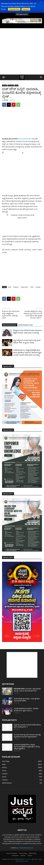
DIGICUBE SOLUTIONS (23, 861)
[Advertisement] (22, 51)
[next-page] (6, 360)
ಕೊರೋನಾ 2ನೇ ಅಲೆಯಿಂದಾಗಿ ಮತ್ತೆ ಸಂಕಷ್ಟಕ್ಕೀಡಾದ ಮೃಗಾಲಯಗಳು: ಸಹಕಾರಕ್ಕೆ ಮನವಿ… (10, 314)
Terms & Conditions (11, 853)
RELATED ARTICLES (9, 325)
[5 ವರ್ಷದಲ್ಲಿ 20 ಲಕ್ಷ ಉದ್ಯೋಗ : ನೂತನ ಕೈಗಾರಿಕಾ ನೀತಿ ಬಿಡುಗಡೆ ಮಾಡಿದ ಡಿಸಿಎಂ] (7, 701)
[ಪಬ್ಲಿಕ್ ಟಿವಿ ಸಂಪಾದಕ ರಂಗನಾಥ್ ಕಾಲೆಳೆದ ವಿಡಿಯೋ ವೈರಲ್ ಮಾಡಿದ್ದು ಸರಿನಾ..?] (7, 727)
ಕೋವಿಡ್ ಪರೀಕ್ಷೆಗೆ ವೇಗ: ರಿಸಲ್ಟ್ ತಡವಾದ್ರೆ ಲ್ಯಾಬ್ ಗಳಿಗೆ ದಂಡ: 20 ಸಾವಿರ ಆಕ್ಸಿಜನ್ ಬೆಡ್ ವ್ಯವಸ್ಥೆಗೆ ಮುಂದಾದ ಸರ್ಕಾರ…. (33, 314)
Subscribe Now (14, 9)
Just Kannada (27, 859)
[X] (9, 105)
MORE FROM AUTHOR (26, 325)
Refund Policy (32, 853)
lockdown (16, 287)
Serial (31, 287)
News (16, 85)
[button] (40, 2)
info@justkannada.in (26, 848)
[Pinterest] (13, 105)
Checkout (26, 9)
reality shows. (24, 287)
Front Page (10, 85)
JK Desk (6, 100)
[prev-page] (3, 360)
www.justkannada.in (25, 139)
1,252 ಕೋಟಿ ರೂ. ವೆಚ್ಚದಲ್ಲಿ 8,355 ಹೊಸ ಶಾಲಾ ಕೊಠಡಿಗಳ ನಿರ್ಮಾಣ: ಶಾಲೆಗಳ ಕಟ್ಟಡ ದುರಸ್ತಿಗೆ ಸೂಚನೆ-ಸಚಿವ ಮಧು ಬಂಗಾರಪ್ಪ (27, 352)
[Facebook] (4, 105)
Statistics (23, 855)
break (9, 287)
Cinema (9, 82)
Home (4, 82)
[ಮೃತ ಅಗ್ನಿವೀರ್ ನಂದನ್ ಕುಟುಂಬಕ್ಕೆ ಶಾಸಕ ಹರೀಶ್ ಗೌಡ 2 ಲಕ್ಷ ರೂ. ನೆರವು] (7, 342)
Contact (30, 855)
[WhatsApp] (18, 105)
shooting (38, 287)
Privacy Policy (23, 853)
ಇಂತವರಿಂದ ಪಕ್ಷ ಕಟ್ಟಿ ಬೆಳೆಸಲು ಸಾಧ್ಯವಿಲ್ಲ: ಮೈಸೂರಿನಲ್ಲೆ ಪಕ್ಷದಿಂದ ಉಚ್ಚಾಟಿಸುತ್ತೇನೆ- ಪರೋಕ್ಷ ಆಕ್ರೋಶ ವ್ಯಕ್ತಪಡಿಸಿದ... (26, 746)
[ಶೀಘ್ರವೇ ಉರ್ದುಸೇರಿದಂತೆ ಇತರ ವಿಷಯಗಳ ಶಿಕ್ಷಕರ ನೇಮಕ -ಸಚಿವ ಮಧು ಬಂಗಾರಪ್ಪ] (7, 332)
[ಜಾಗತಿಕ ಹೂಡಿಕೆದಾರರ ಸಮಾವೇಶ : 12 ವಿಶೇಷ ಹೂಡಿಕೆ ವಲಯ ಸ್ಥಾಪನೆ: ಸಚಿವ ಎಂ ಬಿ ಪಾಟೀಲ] (7, 711)
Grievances (15, 855)
